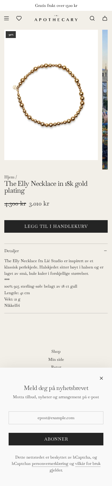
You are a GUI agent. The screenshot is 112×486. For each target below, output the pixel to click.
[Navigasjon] (6, 18)
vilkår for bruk (88, 463)
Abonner (56, 439)
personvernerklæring (50, 463)
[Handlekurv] (105, 18)
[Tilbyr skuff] (19, 18)
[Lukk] (101, 378)
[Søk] (92, 18)
